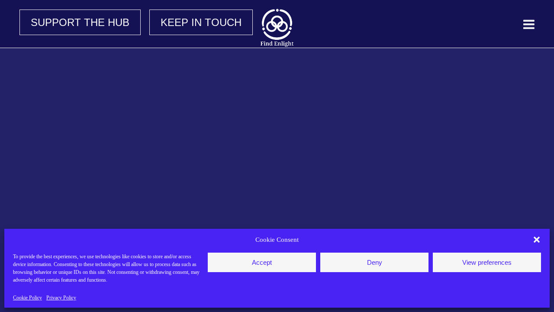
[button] (536, 239)
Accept (262, 262)
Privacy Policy (61, 298)
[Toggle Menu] (529, 24)
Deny (374, 262)
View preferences (487, 262)
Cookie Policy (27, 298)
